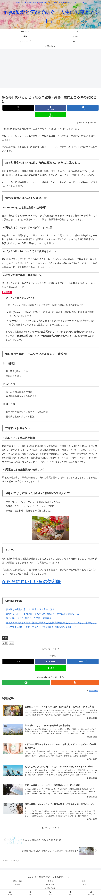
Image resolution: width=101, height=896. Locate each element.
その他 (17, 884)
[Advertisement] (50, 68)
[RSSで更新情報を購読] (75, 682)
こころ (50, 881)
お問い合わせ (50, 888)
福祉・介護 (17, 881)
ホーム (83, 884)
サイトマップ (50, 884)
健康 (6, 638)
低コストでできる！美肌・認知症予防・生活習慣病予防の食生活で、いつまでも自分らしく (51, 622)
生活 (83, 881)
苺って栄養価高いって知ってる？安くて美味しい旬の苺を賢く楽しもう (41, 627)
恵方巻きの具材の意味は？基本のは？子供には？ (30, 609)
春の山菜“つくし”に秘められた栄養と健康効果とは (31, 618)
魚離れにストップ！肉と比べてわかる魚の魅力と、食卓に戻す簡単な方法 (42, 614)
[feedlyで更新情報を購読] (26, 682)
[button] (93, 539)
